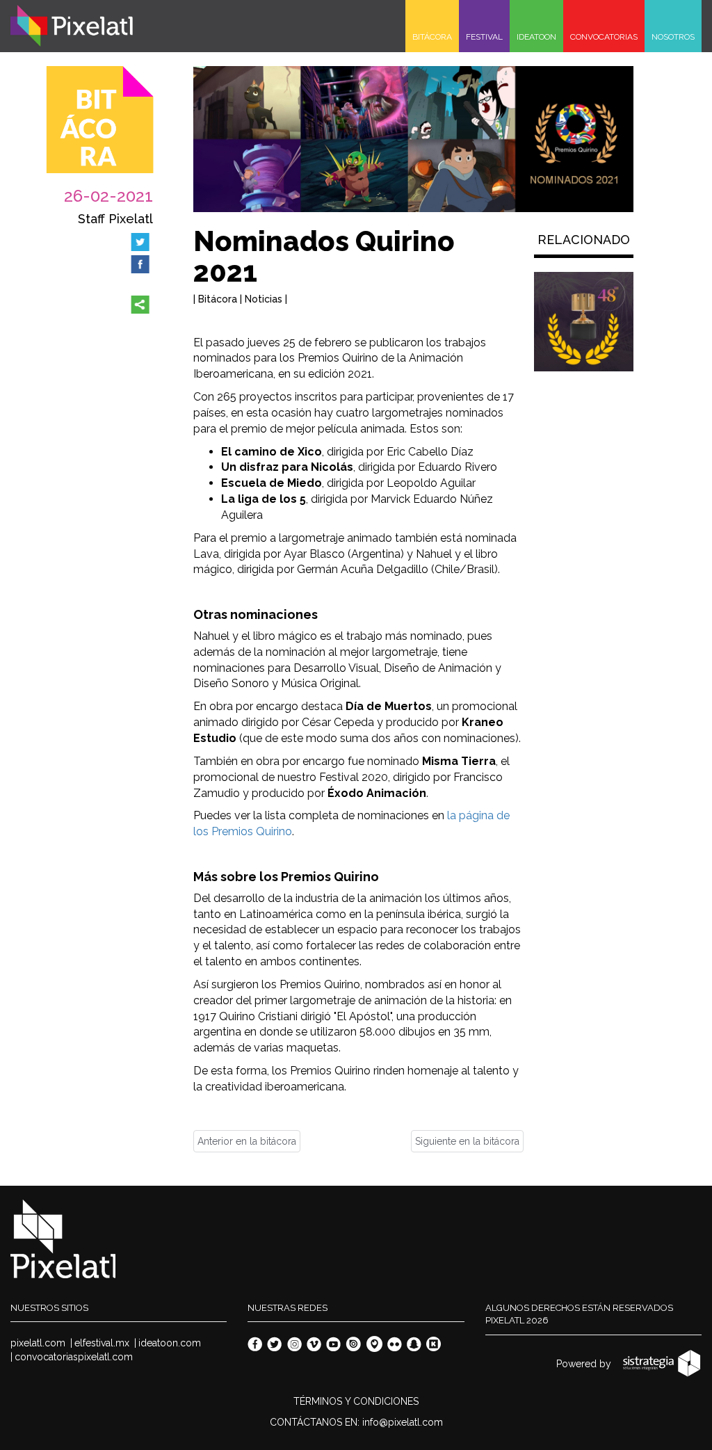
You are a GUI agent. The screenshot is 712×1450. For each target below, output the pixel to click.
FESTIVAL (484, 37)
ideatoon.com (169, 1342)
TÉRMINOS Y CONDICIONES (356, 1401)
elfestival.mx (101, 1342)
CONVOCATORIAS (604, 37)
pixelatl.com (37, 1342)
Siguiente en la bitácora (467, 1141)
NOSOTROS (673, 37)
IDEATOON (536, 37)
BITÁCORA (432, 37)
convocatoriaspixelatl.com (74, 1356)
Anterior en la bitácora (246, 1141)
